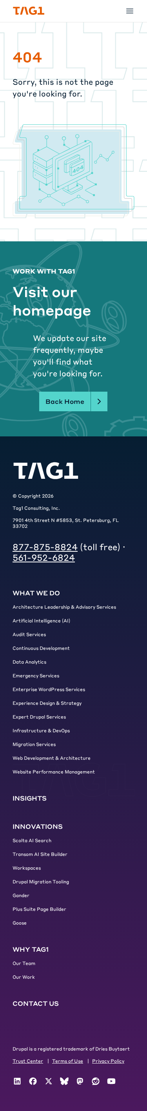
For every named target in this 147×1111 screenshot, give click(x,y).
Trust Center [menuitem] (28, 1061)
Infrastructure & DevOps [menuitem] (41, 730)
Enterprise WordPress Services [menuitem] (49, 689)
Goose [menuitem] (20, 922)
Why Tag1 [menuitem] (31, 949)
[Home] (29, 10)
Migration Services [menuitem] (34, 744)
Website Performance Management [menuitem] (54, 771)
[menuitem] (17, 1081)
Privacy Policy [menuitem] (108, 1061)
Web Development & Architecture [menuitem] (52, 758)
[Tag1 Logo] (46, 471)
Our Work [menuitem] (24, 977)
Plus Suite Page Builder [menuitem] (39, 909)
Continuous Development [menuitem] (41, 648)
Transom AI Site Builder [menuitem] (40, 854)
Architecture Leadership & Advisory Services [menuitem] (64, 607)
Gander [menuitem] (21, 895)
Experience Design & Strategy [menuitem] (47, 703)
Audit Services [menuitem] (29, 634)
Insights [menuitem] (30, 798)
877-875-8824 (45, 546)
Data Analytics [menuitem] (29, 662)
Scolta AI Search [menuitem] (32, 840)
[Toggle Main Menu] (129, 11)
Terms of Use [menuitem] (67, 1061)
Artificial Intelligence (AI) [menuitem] (41, 620)
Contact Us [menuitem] (36, 1003)
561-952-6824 (44, 557)
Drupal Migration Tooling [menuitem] (41, 881)
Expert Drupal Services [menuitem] (39, 716)
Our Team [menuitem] (24, 963)
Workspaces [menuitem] (27, 868)
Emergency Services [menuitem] (36, 675)
